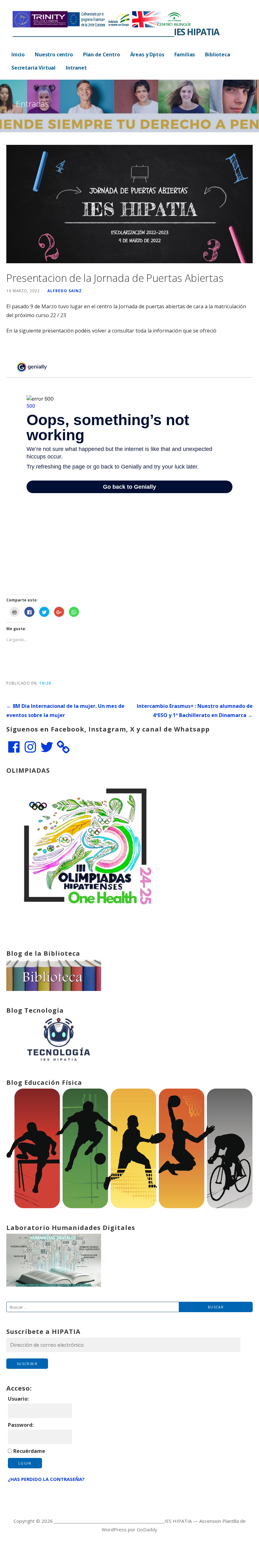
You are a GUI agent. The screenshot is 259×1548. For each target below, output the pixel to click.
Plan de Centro (101, 54)
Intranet (76, 67)
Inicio (18, 54)
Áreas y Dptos (147, 54)
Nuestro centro (54, 54)
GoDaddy (147, 1529)
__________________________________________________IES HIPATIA (116, 32)
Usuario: (18, 1398)
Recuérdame (29, 1451)
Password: (20, 1424)
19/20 (45, 683)
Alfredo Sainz (64, 290)
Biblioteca (217, 54)
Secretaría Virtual (33, 67)
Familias (184, 54)
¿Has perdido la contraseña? (46, 1479)
